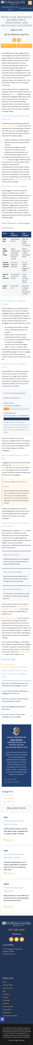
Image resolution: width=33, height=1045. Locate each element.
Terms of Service (8, 1007)
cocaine (4, 160)
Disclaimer (6, 1003)
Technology (6, 1000)
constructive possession (21, 179)
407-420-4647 (27, 8)
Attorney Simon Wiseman (10, 618)
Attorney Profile (8, 985)
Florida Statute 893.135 (9, 126)
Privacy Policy (7, 1010)
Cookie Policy (7, 1013)
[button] (2, 1019)
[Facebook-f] (14, 40)
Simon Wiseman (16, 740)
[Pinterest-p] (19, 40)
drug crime (13, 94)
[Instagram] (22, 939)
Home (4, 982)
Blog (4, 991)
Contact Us (6, 994)
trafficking (10, 801)
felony (23, 531)
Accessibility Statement (10, 1016)
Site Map (5, 997)
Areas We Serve (7, 988)
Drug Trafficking (9, 665)
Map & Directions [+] (9, 954)
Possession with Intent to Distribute (16, 667)
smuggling (9, 798)
